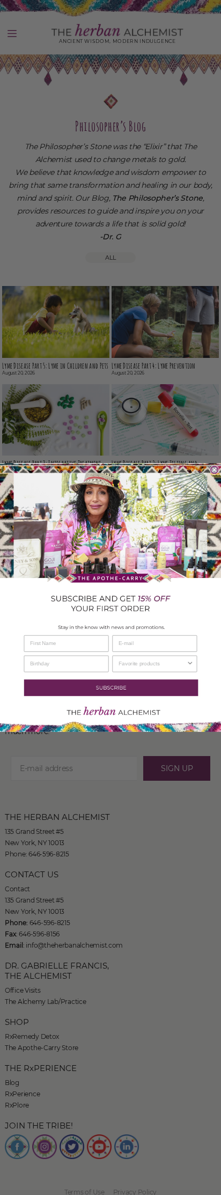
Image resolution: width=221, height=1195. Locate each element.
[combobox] (152, 664)
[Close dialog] (214, 470)
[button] (110, 687)
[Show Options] (190, 664)
